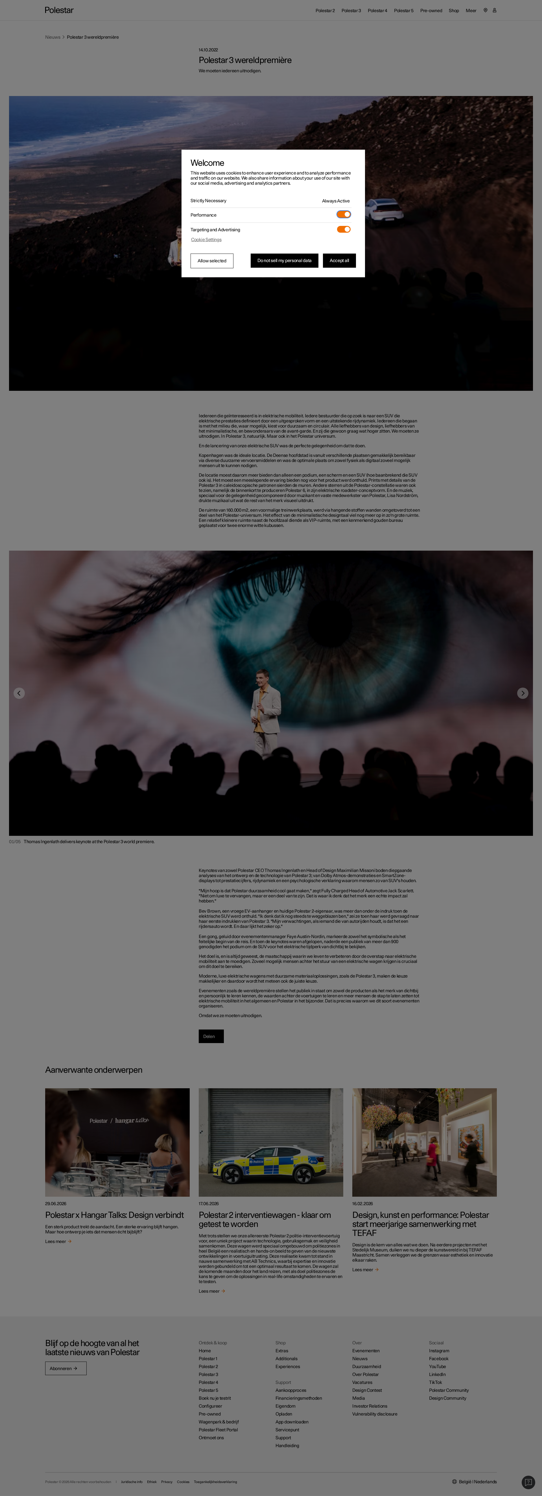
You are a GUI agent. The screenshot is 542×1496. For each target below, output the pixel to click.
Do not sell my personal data (284, 260)
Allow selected (212, 261)
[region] (273, 213)
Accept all (339, 260)
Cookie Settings (206, 239)
